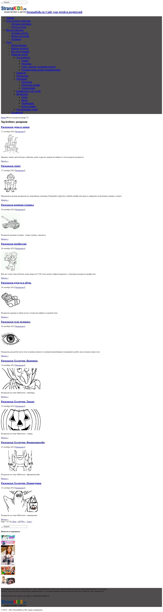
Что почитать (23, 57)
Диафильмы (27, 103)
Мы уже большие (20, 51)
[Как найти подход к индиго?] (8, 554)
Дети (8, 42)
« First (13, 522)
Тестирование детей (26, 109)
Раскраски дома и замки (15, 127)
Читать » (4, 161)
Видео (24, 100)
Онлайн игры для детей (28, 91)
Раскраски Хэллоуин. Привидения (21, 483)
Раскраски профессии (13, 243)
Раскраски (21, 78)
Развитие (21, 72)
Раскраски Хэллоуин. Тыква (17, 401)
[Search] (2, 527)
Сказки (25, 60)
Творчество (22, 75)
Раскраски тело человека (15, 321)
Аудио (24, 97)
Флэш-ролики (28, 106)
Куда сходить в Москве (18, 20)
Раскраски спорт (11, 165)
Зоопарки (16, 39)
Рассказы (26, 63)
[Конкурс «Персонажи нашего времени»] (8, 544)
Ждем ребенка (19, 45)
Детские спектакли (21, 23)
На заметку (17, 112)
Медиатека (22, 94)
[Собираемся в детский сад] (8, 574)
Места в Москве (15, 30)
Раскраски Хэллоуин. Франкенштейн (23, 442)
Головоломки (28, 88)
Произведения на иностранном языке (40, 69)
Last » (29, 522)
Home (3, 118)
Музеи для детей (20, 36)
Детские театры (19, 33)
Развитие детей (19, 54)
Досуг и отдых (18, 26)
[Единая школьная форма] (8, 564)
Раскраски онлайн (30, 85)
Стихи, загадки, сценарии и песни (38, 66)
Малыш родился (19, 48)
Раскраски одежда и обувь (16, 282)
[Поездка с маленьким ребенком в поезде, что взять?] (8, 584)
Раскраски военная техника (17, 204)
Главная (10, 17)
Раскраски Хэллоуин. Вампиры (19, 360)
